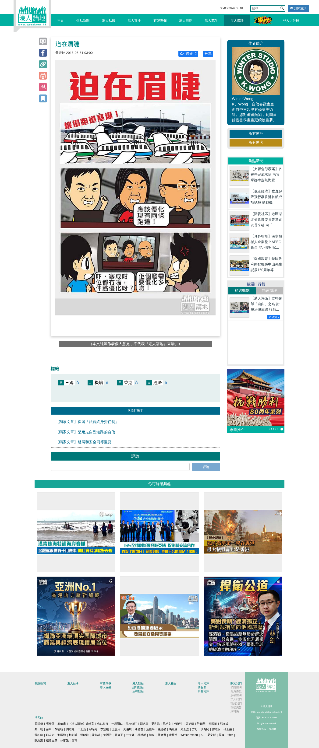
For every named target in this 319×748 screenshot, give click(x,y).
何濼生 (178, 723)
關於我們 (236, 683)
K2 (202, 735)
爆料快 (234, 711)
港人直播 (134, 20)
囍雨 (74, 740)
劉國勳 (61, 735)
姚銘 (230, 735)
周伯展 (127, 729)
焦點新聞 (82, 20)
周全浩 (185, 729)
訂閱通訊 (299, 8)
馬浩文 (167, 723)
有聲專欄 (160, 20)
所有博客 (255, 142)
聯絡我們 (236, 703)
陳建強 (162, 729)
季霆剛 (104, 729)
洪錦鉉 (84, 735)
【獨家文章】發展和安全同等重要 (83, 442)
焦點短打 (102, 723)
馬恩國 (173, 729)
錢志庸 (50, 735)
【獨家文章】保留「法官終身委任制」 (87, 422)
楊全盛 (227, 729)
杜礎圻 (142, 735)
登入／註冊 (291, 20)
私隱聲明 (236, 687)
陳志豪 (39, 740)
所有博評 (255, 134)
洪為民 (205, 729)
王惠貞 (116, 729)
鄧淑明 (216, 729)
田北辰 (82, 729)
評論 (206, 467)
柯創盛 (73, 735)
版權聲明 (236, 695)
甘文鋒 (130, 735)
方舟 (195, 729)
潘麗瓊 (139, 729)
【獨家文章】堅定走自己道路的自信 (85, 432)
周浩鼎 (70, 729)
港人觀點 (185, 20)
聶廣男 (162, 735)
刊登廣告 (236, 707)
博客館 (202, 687)
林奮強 (64, 740)
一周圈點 (117, 723)
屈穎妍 (39, 723)
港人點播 (108, 20)
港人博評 (237, 20)
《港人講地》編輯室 (81, 723)
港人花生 (211, 20)
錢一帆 (39, 729)
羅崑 (221, 735)
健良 (152, 735)
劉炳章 (144, 723)
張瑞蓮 (50, 723)
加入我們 (236, 699)
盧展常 (173, 735)
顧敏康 (61, 723)
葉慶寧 (150, 729)
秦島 (49, 729)
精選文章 (51, 740)
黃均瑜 (39, 735)
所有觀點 (138, 691)
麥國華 (213, 723)
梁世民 (155, 723)
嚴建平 (119, 735)
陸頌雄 (96, 735)
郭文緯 (224, 723)
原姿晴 (190, 723)
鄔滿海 (93, 729)
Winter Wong (189, 735)
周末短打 (131, 723)
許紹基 (201, 723)
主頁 (60, 20)
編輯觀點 (138, 687)
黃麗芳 (107, 735)
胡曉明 (59, 729)
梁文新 (211, 735)
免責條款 (236, 691)
